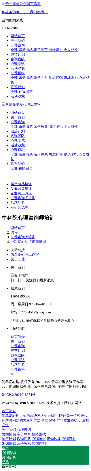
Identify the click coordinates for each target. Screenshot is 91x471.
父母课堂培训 (21, 189)
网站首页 (18, 36)
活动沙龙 (18, 96)
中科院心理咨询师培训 (28, 242)
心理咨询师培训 (23, 198)
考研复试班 (19, 207)
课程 (14, 232)
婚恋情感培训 (21, 184)
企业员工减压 (21, 193)
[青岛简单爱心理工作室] (45, 104)
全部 (15, 50)
